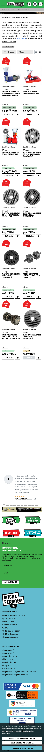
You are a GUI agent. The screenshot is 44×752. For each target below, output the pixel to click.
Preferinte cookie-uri (23, 748)
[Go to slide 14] (14, 505)
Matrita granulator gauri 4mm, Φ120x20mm (32, 336)
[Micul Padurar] (33, 520)
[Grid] (40, 52)
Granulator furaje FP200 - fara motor (11, 153)
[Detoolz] (33, 533)
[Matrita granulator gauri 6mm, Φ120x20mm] (32, 196)
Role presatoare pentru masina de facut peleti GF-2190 (11, 336)
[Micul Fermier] (16, 4)
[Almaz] (11, 533)
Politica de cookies (32, 729)
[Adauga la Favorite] (17, 114)
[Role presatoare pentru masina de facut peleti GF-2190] (11, 317)
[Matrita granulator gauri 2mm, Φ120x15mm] (11, 256)
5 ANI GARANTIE (9, 618)
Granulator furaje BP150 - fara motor (32, 93)
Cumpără (9, 114)
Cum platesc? (8, 653)
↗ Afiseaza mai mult (9, 42)
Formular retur (8, 621)
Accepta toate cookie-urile (22, 738)
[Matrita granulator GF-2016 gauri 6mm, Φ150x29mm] (32, 135)
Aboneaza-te (11, 582)
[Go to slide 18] (29, 505)
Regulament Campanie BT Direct (15, 674)
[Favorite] (35, 4)
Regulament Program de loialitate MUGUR (19, 671)
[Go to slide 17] (25, 505)
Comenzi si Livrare (10, 656)
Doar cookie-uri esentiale (23, 743)
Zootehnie (13, 10)
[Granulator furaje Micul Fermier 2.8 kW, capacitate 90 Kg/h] (11, 74)
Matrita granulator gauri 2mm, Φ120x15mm (11, 276)
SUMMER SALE (9, 668)
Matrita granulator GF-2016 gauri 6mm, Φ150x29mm (32, 154)
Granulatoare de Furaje (8, 86)
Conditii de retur (9, 662)
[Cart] (40, 4)
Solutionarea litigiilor (11, 631)
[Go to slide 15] (18, 505)
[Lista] (36, 52)
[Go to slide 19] (32, 505)
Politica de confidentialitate (14, 615)
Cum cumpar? (8, 650)
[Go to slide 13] (11, 505)
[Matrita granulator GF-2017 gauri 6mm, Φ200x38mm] (11, 196)
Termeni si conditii (10, 624)
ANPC (5, 628)
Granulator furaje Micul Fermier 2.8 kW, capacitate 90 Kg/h (11, 93)
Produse (4, 10)
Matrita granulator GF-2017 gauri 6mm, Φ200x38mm (11, 215)
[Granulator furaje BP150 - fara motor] (32, 74)
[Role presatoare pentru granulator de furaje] (32, 256)
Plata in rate (8, 659)
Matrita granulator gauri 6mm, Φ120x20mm (32, 215)
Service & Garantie (10, 637)
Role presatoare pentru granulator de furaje (32, 276)
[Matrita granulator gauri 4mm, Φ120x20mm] (32, 317)
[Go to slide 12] (7, 505)
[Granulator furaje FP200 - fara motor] (11, 135)
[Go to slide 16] (22, 505)
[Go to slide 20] (36, 505)
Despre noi (7, 665)
